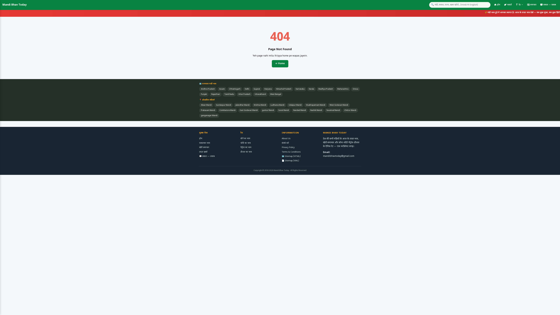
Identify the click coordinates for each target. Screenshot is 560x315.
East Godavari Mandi (249, 110)
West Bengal (275, 94)
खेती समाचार (204, 147)
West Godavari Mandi (339, 105)
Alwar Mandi (206, 105)
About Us (286, 138)
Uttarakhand (260, 94)
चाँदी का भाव (245, 143)
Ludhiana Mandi (277, 105)
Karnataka (300, 89)
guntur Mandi (268, 110)
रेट (520, 5)
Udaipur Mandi (295, 105)
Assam (222, 89)
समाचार (533, 5)
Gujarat (257, 89)
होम (498, 5)
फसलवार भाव (204, 143)
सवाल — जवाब (549, 5)
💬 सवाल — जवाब (207, 156)
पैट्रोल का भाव (245, 147)
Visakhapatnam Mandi (315, 105)
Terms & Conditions (291, 152)
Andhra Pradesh (208, 89)
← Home (280, 63)
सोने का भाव (245, 138)
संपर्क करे (285, 143)
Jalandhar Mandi (243, 105)
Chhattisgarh (234, 89)
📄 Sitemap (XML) (290, 160)
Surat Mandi (283, 110)
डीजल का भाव (246, 152)
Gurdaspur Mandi (223, 105)
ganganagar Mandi (209, 115)
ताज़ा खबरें (203, 152)
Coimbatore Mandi (227, 110)
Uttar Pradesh (244, 94)
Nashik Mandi (316, 110)
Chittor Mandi (350, 110)
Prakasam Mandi (208, 110)
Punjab (204, 94)
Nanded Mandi (299, 110)
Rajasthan (215, 94)
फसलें (509, 5)
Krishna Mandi (260, 105)
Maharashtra (342, 89)
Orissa (355, 89)
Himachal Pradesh (283, 89)
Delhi (247, 89)
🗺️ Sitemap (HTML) (291, 156)
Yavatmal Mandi (333, 110)
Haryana (268, 89)
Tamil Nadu (229, 94)
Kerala (311, 89)
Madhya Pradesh (325, 89)
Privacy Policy (288, 147)
